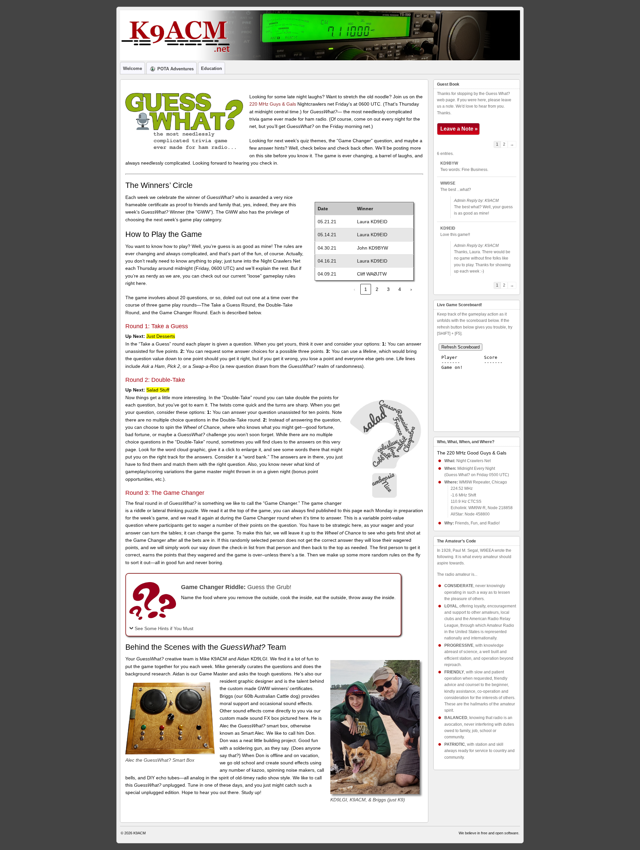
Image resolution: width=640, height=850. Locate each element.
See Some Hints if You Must (164, 628)
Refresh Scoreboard (460, 347)
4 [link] (399, 289)
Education (211, 68)
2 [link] (377, 289)
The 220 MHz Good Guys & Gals (471, 452)
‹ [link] (354, 289)
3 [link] (388, 289)
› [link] (411, 289)
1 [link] (365, 289)
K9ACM (139, 833)
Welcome (132, 68)
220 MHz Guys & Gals (272, 104)
